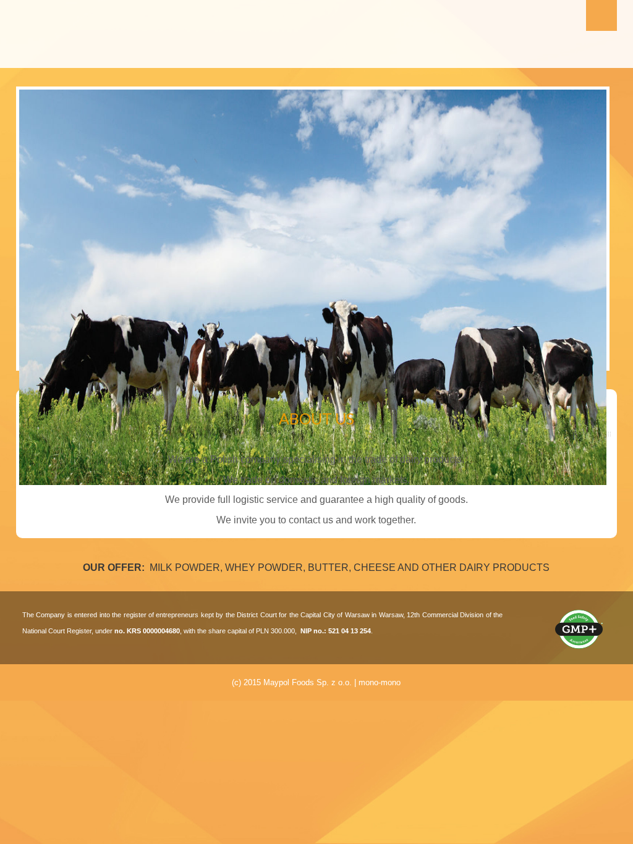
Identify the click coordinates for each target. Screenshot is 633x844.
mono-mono (380, 682)
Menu (601, 15)
